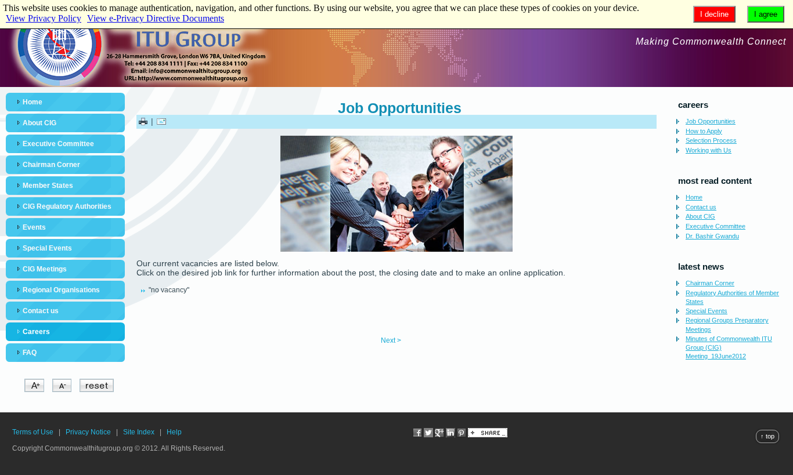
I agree (765, 14)
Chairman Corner (51, 165)
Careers (36, 332)
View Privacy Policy (43, 18)
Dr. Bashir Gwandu (712, 236)
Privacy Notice (88, 432)
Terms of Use (32, 432)
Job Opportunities (400, 108)
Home (32, 102)
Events (34, 227)
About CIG (39, 123)
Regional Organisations (61, 290)
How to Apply (704, 131)
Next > (391, 340)
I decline (714, 14)
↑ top (767, 436)
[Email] (161, 120)
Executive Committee (58, 144)
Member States (48, 186)
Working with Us (708, 150)
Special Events (47, 248)
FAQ (30, 353)
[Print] (143, 120)
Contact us (41, 311)
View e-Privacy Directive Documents (155, 18)
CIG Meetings (45, 269)
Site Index (138, 432)
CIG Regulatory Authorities (67, 206)
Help (174, 432)
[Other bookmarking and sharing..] (487, 435)
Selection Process (711, 140)
